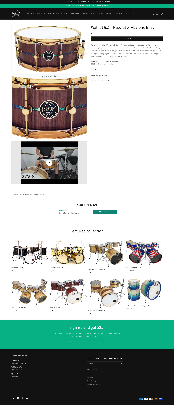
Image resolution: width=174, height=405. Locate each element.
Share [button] (95, 69)
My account (90, 374)
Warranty (90, 377)
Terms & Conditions (93, 384)
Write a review (104, 212)
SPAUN (161, 401)
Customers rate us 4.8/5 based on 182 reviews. (28, 194)
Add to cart (127, 39)
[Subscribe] (103, 342)
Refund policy (91, 381)
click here (14, 377)
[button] (152, 13)
